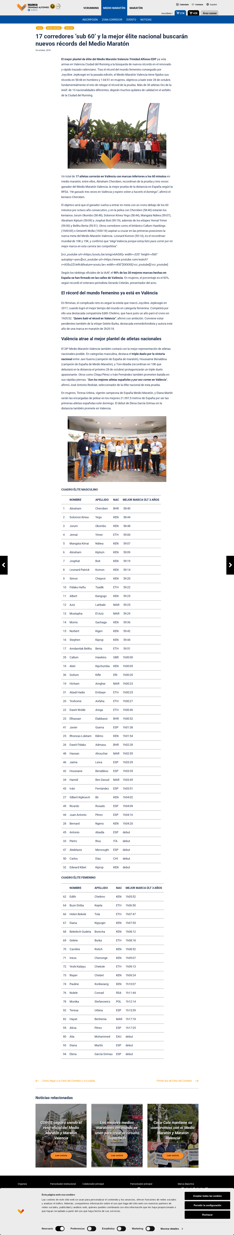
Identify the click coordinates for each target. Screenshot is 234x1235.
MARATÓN (136, 8)
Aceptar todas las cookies (207, 1196)
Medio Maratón (53, 28)
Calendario (184, 5)
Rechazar (207, 1214)
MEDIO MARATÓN (114, 8)
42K (195, 13)
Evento (131, 19)
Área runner (209, 13)
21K (181, 13)
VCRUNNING (91, 8)
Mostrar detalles (170, 1228)
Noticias (146, 19)
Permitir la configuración (207, 1205)
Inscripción (90, 19)
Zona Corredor (112, 19)
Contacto (199, 5)
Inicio (39, 28)
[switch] (91, 1228)
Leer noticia (61, 1155)
